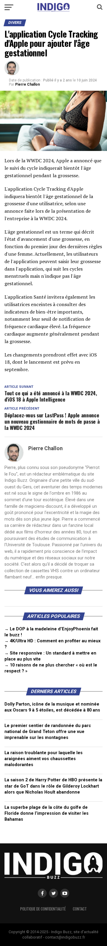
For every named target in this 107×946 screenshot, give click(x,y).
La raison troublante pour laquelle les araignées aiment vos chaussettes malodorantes (43, 758)
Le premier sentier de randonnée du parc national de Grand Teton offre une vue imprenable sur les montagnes (47, 731)
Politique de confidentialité (43, 909)
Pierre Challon (27, 84)
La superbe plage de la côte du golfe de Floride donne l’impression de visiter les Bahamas (46, 813)
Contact (80, 909)
